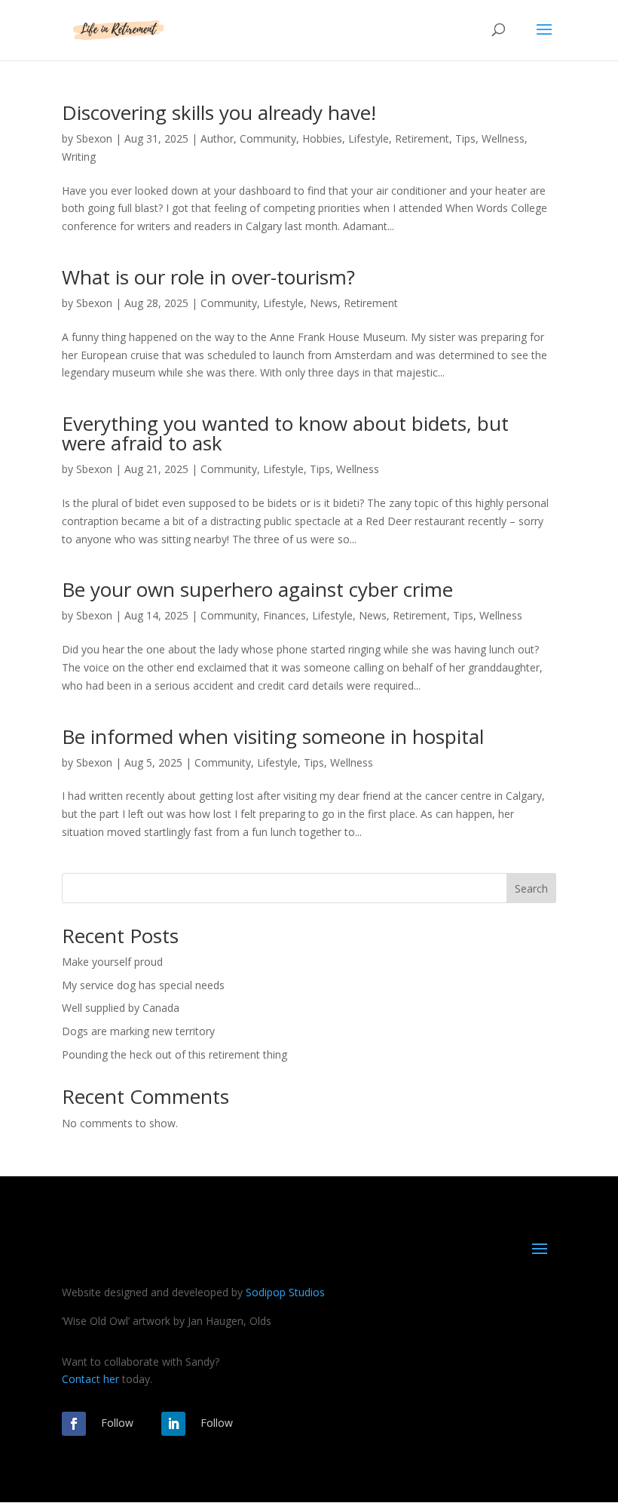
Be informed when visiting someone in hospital (273, 736)
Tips (465, 138)
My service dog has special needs (143, 985)
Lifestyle (368, 138)
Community (268, 138)
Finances (284, 615)
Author (217, 138)
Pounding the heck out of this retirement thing (174, 1054)
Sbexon (94, 138)
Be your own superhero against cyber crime (257, 589)
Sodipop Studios (285, 1292)
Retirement (422, 138)
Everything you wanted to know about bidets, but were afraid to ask (285, 433)
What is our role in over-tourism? (208, 276)
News (324, 303)
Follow (117, 1422)
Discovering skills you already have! (219, 112)
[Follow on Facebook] (74, 1424)
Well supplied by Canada (120, 1007)
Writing (79, 156)
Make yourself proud (112, 961)
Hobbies (322, 138)
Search (531, 888)
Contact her (90, 1379)
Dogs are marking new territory (138, 1031)
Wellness (503, 138)
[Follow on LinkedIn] (173, 1424)
